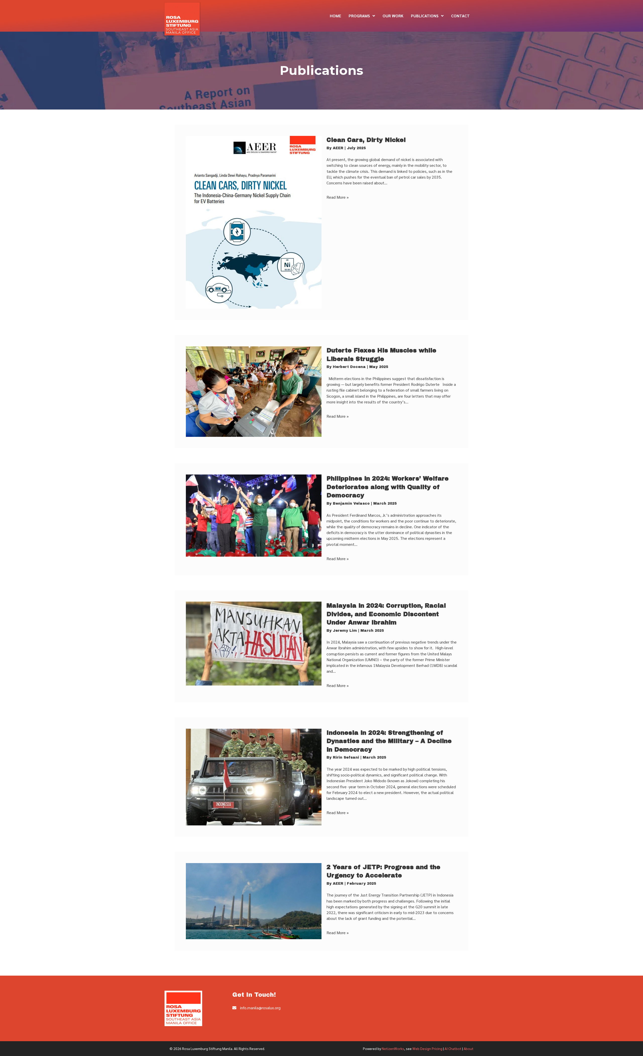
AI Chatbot (453, 1048)
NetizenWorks (393, 1048)
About (468, 1048)
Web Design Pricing (427, 1048)
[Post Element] (321, 222)
